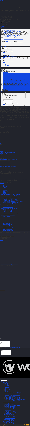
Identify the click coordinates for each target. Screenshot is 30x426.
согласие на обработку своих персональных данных (15, 347)
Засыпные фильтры (5, 415)
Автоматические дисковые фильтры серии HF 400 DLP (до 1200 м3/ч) (10, 200)
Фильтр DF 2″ (4, 188)
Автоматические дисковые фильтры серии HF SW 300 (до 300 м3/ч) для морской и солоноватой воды (14, 203)
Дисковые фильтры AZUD (5, 382)
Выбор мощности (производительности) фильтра (8, 212)
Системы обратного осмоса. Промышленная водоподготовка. (9, 414)
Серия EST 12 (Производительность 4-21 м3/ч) (8, 223)
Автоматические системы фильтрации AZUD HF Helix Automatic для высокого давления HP (13, 201)
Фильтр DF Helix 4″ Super (5, 191)
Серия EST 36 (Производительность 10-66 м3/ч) (10, 418)
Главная (2, 381)
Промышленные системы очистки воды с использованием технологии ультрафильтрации (13, 42)
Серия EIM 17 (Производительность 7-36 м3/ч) (8, 226)
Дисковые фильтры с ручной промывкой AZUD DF (9, 30)
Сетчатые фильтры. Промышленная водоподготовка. (8, 402)
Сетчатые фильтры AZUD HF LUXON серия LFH (8, 207)
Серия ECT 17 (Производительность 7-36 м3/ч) (8, 229)
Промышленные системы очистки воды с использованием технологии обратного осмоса (13, 39)
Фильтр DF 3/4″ (4, 185)
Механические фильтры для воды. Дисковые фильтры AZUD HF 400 (10, 197)
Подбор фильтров (3, 46)
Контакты (2, 91)
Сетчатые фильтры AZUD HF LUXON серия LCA (10, 403)
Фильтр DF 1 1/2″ (4, 187)
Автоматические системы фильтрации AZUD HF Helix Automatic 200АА (10, 202)
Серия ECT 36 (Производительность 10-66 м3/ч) (8, 230)
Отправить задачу (2, 183)
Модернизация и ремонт (6, 66)
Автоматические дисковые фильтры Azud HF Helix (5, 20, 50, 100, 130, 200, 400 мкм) (10, 194)
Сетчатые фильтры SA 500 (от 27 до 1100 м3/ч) (10, 411)
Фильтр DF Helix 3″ (5, 190)
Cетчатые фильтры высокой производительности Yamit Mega (10, 36)
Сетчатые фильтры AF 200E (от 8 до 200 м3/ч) (8, 209)
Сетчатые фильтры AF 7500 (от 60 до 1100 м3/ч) (8, 211)
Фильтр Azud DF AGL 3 (5, 193)
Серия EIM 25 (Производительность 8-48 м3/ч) (8, 227)
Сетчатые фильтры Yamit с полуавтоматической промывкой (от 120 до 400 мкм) (10, 213)
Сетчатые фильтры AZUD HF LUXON (5, 205)
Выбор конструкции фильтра (8, 410)
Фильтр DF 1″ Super (5, 186)
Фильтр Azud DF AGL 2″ (5, 192)
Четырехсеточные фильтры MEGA (6, 216)
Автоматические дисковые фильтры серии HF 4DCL (8, 196)
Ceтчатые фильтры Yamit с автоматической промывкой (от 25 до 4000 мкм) (12, 35)
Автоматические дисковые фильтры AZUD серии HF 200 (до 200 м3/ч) (10, 195)
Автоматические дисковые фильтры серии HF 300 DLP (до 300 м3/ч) (10, 199)
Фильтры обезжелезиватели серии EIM (5, 225)
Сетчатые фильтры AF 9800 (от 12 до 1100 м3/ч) (8, 210)
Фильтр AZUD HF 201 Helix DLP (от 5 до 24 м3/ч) (8, 198)
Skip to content (1, 0)
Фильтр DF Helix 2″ (7, 387)
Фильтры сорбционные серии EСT (5, 228)
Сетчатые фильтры (2, 204)
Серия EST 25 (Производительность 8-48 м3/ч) (8, 224)
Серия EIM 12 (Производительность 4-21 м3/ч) (9, 419)
